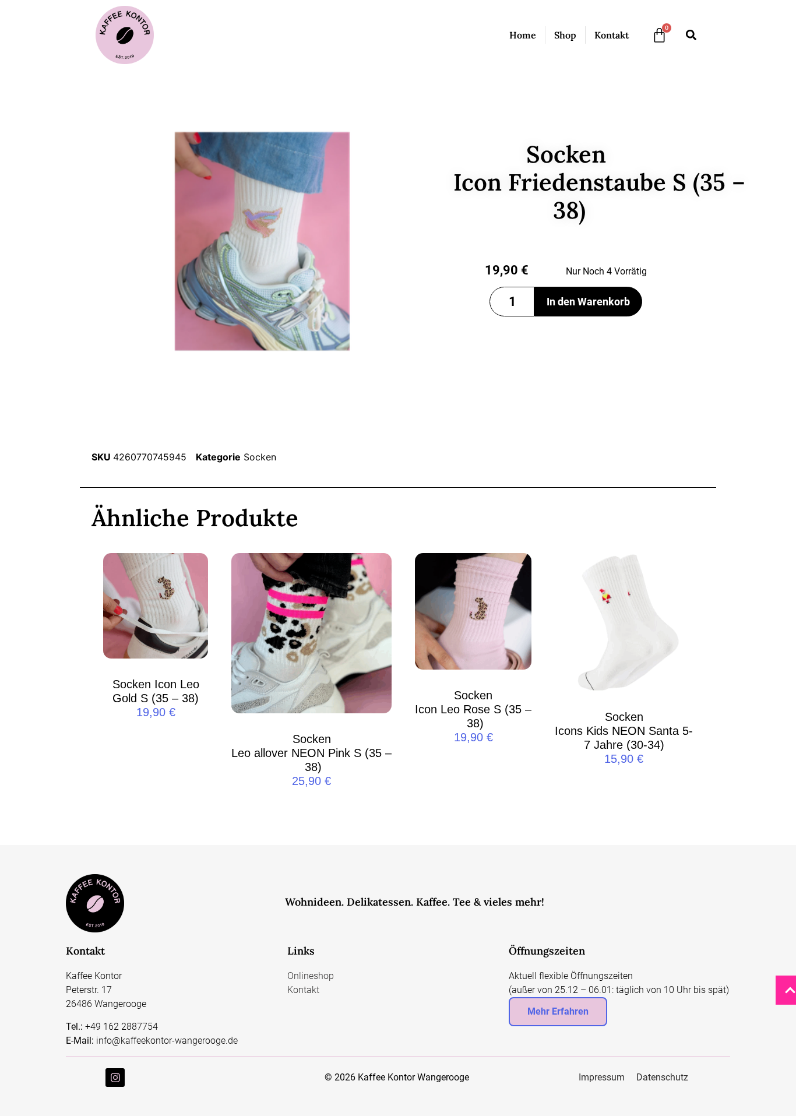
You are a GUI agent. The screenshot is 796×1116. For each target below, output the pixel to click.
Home (522, 35)
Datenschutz (662, 1077)
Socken (260, 457)
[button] (690, 35)
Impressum (602, 1077)
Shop (565, 35)
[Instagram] (114, 1077)
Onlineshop (310, 975)
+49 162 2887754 (121, 1026)
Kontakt (611, 35)
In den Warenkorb (588, 301)
